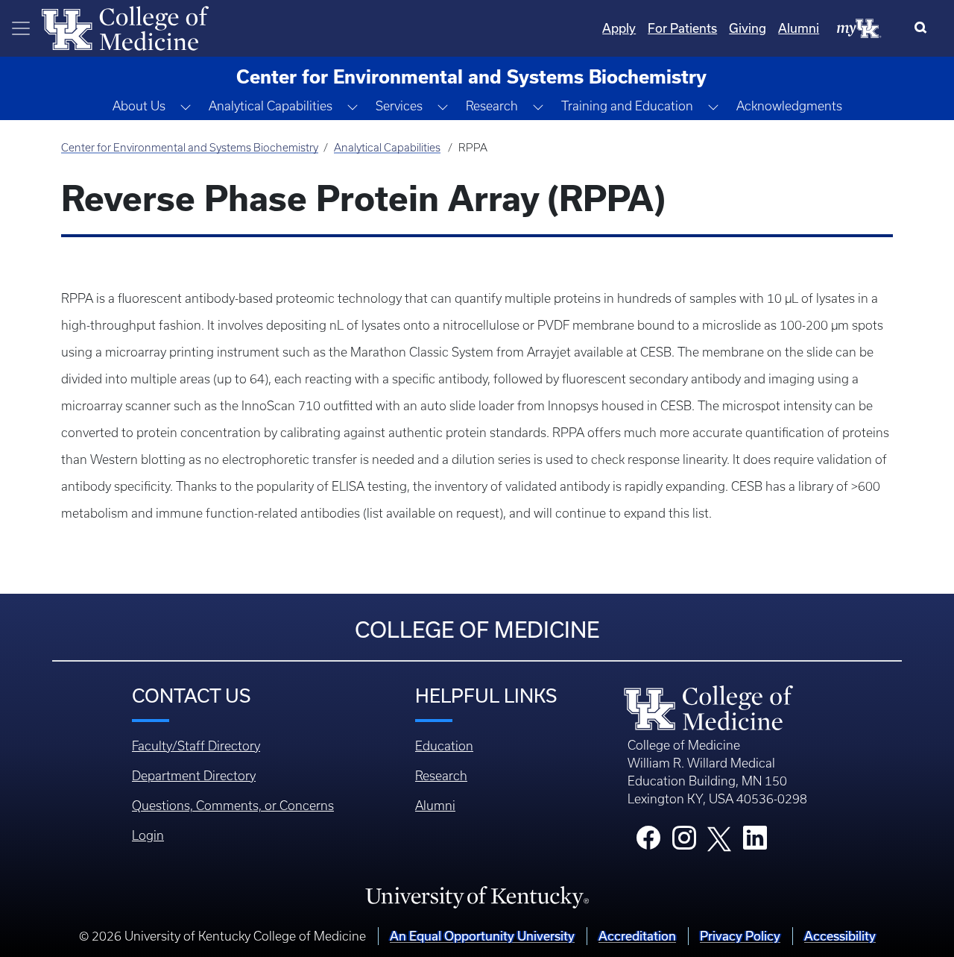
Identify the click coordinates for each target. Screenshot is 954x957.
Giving (747, 28)
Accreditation (637, 936)
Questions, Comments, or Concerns (233, 805)
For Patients (682, 28)
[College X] (719, 837)
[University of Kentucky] (477, 896)
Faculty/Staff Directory (196, 746)
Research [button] (492, 106)
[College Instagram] (684, 842)
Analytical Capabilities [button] (270, 106)
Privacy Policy (740, 936)
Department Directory (194, 775)
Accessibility (840, 936)
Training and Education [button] (627, 106)
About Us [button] (139, 106)
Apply (619, 28)
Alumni (798, 28)
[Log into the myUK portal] (859, 27)
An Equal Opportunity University (482, 936)
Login (148, 835)
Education (444, 746)
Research (441, 775)
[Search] (924, 28)
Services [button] (399, 106)
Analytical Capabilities (387, 148)
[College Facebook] (648, 842)
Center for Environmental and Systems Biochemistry (189, 148)
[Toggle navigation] (21, 28)
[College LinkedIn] (755, 842)
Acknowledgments (789, 106)
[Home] (125, 27)
